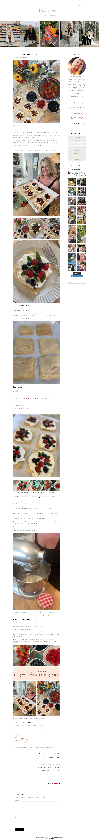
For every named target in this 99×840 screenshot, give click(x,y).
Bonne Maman (25, 412)
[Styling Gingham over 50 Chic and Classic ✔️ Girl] (81, 201)
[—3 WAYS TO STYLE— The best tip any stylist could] (81, 210)
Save (57, 783)
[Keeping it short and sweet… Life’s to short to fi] (72, 266)
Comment (17, 800)
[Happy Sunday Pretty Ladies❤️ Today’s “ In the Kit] (72, 219)
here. (46, 728)
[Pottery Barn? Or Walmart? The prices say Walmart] (72, 210)
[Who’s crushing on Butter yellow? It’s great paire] (81, 238)
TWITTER (76, 150)
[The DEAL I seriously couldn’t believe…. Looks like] (81, 248)
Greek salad (43, 764)
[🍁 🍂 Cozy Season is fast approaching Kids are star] (72, 201)
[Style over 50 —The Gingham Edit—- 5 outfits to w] (72, 191)
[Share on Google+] (53, 784)
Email (16, 817)
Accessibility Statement (49, 838)
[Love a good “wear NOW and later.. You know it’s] (72, 248)
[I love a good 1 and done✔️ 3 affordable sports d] (81, 266)
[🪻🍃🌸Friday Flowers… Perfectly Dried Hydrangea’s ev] (81, 229)
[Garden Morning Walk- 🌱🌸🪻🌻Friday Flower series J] (72, 182)
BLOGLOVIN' (77, 153)
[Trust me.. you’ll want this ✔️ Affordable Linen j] (81, 191)
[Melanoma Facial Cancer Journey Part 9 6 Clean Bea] (72, 229)
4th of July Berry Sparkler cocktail (49, 760)
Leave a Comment (18, 783)
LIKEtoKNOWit (76, 140)
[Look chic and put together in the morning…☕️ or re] (81, 219)
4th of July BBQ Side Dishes (52, 757)
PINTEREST (77, 147)
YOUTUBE (76, 156)
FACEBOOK (77, 144)
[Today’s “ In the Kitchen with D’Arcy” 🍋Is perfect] (72, 238)
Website (17, 822)
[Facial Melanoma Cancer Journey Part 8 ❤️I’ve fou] (81, 257)
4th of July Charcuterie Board (51, 770)
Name (16, 811)
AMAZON (76, 159)
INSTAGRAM (77, 137)
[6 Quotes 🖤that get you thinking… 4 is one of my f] (81, 182)
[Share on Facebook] (49, 784)
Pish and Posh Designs (57, 837)
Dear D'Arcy (49, 11)
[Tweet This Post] (51, 784)
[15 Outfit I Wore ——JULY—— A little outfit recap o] (72, 257)
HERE (55, 150)
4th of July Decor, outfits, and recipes (48, 767)
